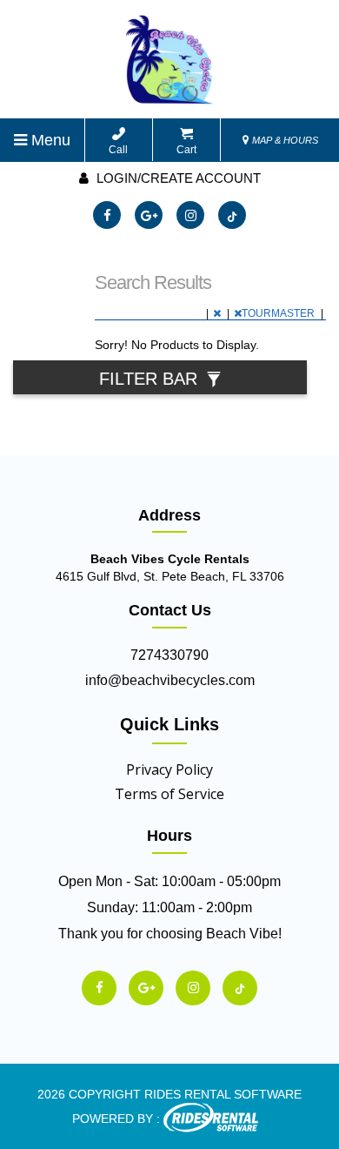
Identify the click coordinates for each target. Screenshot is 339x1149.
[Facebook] (107, 215)
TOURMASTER (279, 313)
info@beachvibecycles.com (170, 680)
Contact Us (170, 610)
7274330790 (169, 655)
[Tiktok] (232, 215)
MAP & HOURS (283, 140)
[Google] (149, 215)
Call (118, 150)
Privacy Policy (169, 769)
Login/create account (177, 178)
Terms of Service (169, 793)
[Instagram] (190, 215)
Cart (186, 150)
